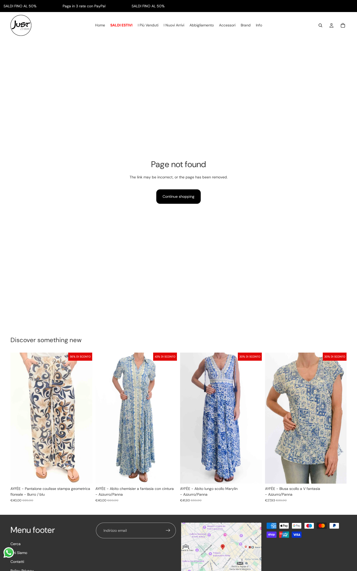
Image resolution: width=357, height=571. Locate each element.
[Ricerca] (320, 25)
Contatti (17, 561)
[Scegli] (84, 475)
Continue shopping (178, 196)
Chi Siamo (18, 552)
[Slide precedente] (103, 418)
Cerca (15, 543)
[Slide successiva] (169, 418)
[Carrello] (343, 25)
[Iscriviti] (168, 530)
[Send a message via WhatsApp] (9, 552)
